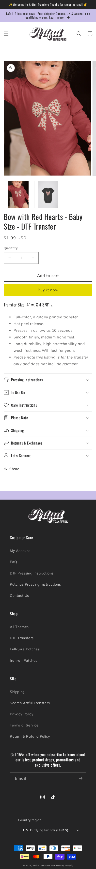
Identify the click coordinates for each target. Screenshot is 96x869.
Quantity (11, 248)
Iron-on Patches (23, 660)
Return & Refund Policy (30, 736)
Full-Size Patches (25, 649)
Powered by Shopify (62, 865)
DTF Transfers (22, 638)
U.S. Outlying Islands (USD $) (45, 830)
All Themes (19, 627)
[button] (6, 33)
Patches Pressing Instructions (35, 584)
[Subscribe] (80, 778)
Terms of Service (24, 725)
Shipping (17, 691)
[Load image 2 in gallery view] (48, 194)
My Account (20, 550)
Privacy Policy (21, 714)
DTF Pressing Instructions (32, 573)
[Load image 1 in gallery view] (18, 194)
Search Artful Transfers (30, 703)
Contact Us (19, 595)
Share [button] (14, 469)
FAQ (13, 562)
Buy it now (48, 290)
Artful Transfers (41, 865)
